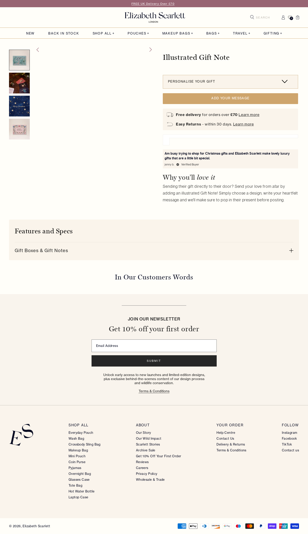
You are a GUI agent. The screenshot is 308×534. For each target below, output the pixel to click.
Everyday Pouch (81, 432)
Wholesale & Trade (150, 479)
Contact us (290, 450)
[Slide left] (37, 49)
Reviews (142, 462)
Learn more (249, 114)
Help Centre (225, 432)
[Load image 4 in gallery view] (19, 106)
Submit (154, 360)
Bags (211, 33)
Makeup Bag (78, 450)
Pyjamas (75, 468)
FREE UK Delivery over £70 (153, 3)
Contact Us (225, 438)
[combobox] (264, 17)
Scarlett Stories (148, 444)
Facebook (289, 438)
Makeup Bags (176, 33)
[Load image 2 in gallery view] (19, 83)
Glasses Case (79, 479)
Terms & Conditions (154, 391)
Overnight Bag (80, 474)
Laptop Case (78, 497)
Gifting (272, 33)
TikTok (287, 444)
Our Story (143, 432)
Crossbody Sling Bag (85, 444)
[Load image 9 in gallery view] (19, 129)
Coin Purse (77, 462)
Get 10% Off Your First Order (158, 456)
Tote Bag (75, 485)
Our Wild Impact (148, 438)
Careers (142, 468)
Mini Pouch (77, 456)
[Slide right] (150, 49)
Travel (240, 33)
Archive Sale (145, 450)
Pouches (137, 33)
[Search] (252, 17)
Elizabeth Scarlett (36, 526)
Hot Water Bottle (82, 491)
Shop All (102, 33)
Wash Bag (76, 438)
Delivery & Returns (230, 444)
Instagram (289, 432)
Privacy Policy (146, 474)
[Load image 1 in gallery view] (19, 60)
